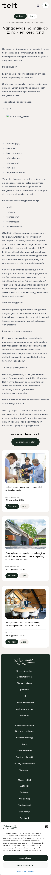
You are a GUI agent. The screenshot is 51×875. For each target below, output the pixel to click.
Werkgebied (24, 805)
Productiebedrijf (24, 757)
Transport (24, 770)
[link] (25, 442)
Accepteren (25, 858)
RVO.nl (43, 248)
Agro (24, 744)
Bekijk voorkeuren (25, 865)
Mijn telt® (24, 811)
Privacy (31, 871)
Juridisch (24, 689)
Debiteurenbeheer (24, 702)
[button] (47, 826)
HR (24, 696)
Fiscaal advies (24, 683)
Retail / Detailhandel (24, 763)
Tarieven (24, 792)
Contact (24, 818)
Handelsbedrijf (24, 750)
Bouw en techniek (24, 731)
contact (42, 418)
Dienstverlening (24, 737)
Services (24, 715)
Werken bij (24, 798)
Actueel (24, 786)
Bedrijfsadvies (24, 676)
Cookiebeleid (21, 871)
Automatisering (24, 709)
